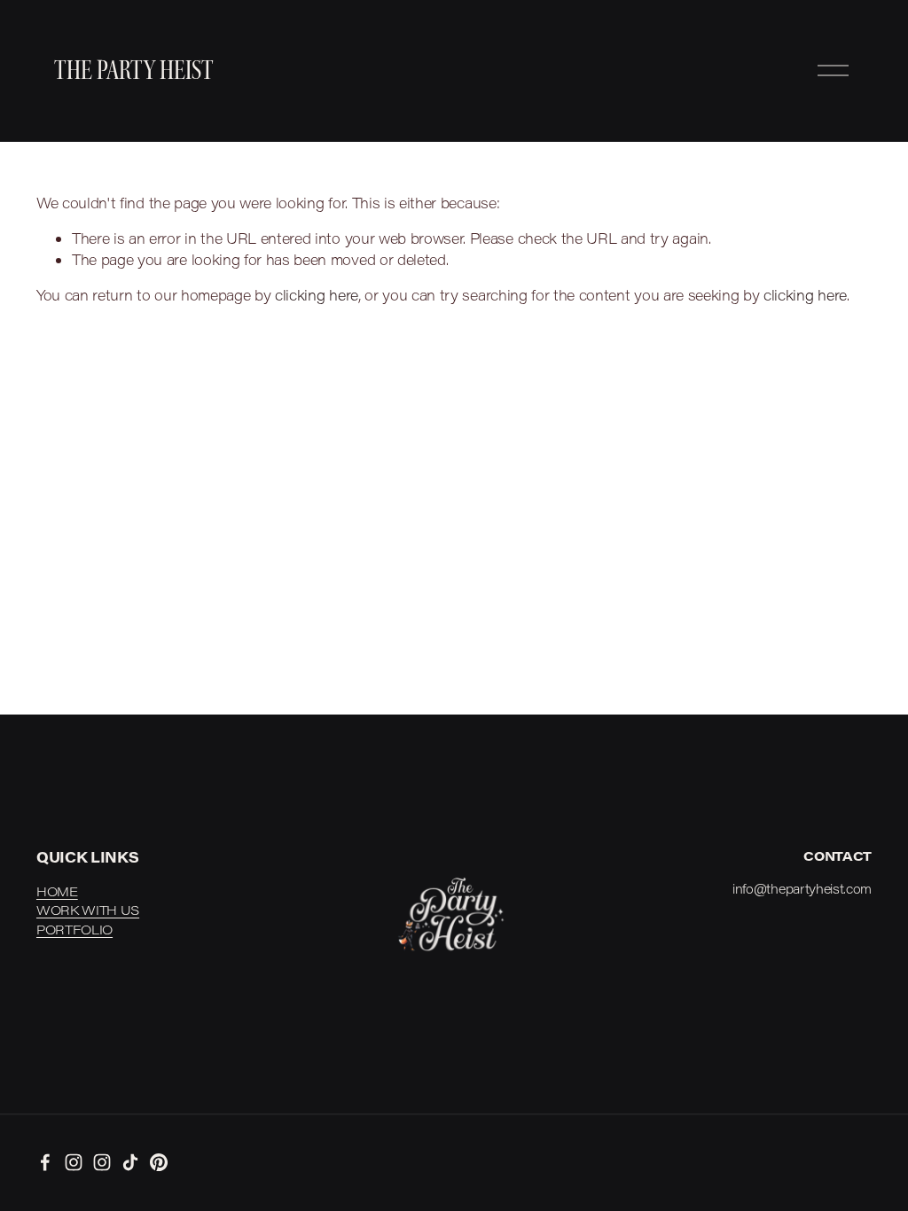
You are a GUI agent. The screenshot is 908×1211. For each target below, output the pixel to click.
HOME (57, 891)
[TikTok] (130, 1162)
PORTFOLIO (74, 929)
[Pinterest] (159, 1162)
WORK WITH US (87, 910)
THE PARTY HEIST (134, 71)
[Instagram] (73, 1162)
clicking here (316, 294)
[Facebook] (45, 1162)
